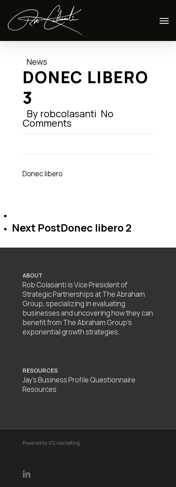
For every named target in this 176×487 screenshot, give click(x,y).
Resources (39, 389)
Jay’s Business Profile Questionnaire (79, 380)
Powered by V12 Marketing (51, 442)
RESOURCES (40, 370)
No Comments (68, 118)
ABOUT (33, 275)
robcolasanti (68, 113)
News (37, 61)
